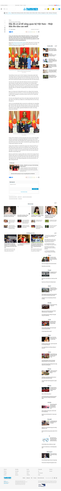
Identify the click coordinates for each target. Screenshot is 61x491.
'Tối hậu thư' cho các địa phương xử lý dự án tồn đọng (49, 298)
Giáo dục (27, 12)
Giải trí (36, 12)
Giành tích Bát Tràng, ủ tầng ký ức (53, 305)
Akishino (19, 44)
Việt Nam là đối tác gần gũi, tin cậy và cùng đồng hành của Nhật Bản (23, 173)
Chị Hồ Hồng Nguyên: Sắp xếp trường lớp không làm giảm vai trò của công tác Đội (48, 361)
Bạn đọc (51, 469)
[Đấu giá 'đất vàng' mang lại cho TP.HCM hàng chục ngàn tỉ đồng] (45, 289)
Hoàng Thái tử (15, 44)
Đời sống (18, 12)
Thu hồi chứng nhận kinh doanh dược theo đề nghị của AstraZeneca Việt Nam (53, 406)
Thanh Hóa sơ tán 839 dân (46, 266)
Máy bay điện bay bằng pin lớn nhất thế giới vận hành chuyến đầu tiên (49, 328)
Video (47, 12)
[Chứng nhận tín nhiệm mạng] (41, 485)
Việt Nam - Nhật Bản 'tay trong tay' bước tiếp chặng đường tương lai (29, 166)
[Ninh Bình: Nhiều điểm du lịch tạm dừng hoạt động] (45, 323)
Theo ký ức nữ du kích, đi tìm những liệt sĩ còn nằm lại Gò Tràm (53, 259)
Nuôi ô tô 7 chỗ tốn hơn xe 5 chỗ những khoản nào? (49, 447)
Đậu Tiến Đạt (13, 29)
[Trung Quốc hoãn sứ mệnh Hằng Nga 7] (45, 274)
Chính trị (6, 12)
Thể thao (39, 12)
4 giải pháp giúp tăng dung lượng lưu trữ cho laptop (53, 422)
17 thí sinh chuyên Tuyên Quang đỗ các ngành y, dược (49, 381)
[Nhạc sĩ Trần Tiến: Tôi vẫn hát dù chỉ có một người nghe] (45, 339)
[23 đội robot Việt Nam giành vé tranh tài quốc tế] (45, 372)
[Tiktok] (58, 5)
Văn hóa (33, 12)
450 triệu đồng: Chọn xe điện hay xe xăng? (48, 444)
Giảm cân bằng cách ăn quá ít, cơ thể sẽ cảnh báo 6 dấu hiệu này (49, 411)
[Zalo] (59, 5)
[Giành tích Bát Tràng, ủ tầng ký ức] (45, 306)
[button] (4, 20)
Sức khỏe (21, 12)
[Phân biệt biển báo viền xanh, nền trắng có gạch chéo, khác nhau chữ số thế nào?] (45, 439)
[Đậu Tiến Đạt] (10, 29)
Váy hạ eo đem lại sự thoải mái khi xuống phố (53, 454)
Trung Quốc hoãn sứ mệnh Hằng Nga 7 (53, 272)
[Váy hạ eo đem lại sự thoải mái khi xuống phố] (45, 455)
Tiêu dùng (50, 12)
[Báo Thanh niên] (7, 478)
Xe (45, 12)
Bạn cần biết (17, 5)
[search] (9, 9)
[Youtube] (55, 5)
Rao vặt (51, 471)
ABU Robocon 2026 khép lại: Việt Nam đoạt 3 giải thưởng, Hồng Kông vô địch (49, 378)
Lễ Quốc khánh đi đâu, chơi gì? (47, 331)
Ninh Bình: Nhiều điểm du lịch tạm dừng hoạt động (53, 322)
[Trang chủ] (4, 13)
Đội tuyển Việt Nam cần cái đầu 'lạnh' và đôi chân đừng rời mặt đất (53, 389)
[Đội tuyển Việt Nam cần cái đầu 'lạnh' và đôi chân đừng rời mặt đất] (45, 389)
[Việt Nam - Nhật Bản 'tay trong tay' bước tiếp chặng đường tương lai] (14, 168)
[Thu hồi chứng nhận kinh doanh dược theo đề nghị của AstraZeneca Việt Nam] (45, 406)
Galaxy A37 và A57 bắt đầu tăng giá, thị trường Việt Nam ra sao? (49, 428)
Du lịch (31, 12)
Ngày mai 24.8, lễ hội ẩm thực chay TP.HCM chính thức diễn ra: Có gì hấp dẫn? (49, 311)
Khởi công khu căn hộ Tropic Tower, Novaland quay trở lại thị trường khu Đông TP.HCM (49, 295)
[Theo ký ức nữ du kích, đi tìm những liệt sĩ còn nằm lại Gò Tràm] (45, 259)
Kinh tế (15, 12)
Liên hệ (24, 5)
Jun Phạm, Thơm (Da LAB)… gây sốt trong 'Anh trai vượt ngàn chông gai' (49, 344)
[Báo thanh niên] (30, 9)
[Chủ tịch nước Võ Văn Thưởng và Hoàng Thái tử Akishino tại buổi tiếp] (24, 122)
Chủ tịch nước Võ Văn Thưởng (19, 42)
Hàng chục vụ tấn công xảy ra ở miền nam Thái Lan (49, 279)
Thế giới (12, 12)
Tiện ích (21, 5)
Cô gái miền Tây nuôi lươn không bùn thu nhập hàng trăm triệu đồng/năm (49, 364)
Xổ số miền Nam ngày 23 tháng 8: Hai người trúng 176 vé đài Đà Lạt (49, 315)
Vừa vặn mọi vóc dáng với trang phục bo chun (49, 462)
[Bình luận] (4, 28)
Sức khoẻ (16, 471)
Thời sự (9, 12)
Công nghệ (43, 12)
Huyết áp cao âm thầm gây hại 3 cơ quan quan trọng (49, 415)
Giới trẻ (25, 12)
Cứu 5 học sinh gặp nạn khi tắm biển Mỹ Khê (49, 263)
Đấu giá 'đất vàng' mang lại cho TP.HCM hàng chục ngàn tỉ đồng (53, 289)
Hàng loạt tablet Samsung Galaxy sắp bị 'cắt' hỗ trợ (49, 431)
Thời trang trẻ (54, 12)
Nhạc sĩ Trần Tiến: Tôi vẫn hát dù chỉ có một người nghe (53, 338)
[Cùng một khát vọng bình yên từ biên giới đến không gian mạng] (45, 356)
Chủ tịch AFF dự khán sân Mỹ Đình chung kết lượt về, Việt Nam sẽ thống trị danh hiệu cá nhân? (49, 397)
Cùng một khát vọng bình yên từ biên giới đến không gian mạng (53, 355)
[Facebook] (56, 5)
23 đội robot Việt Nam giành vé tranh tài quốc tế (53, 371)
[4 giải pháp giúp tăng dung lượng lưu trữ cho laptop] (45, 423)
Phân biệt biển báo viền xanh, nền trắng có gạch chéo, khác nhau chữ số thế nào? (53, 439)
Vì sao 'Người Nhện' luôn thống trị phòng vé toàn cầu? (49, 348)
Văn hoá (28, 471)
